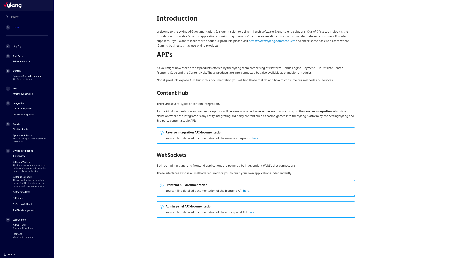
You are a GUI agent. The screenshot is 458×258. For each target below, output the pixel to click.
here (255, 138)
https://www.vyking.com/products (272, 41)
